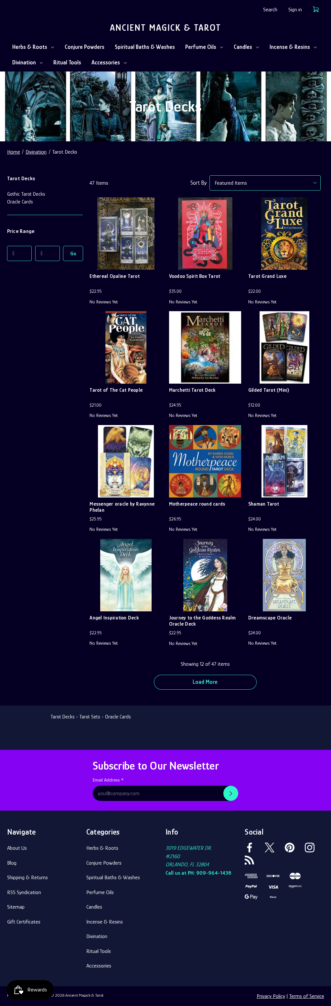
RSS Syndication (24, 892)
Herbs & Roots (29, 47)
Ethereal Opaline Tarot (115, 276)
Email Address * (108, 779)
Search (270, 9)
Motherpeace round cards (197, 504)
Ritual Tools (67, 62)
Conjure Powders (84, 47)
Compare (124, 237)
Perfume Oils (200, 47)
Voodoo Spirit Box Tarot (194, 276)
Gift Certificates (23, 922)
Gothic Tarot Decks (26, 194)
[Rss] (249, 860)
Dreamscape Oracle (270, 618)
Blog (11, 863)
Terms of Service (306, 996)
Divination (24, 62)
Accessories (105, 62)
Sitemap (16, 907)
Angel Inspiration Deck (114, 618)
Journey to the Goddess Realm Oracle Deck (202, 621)
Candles (243, 47)
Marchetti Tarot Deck (192, 390)
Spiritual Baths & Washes (145, 47)
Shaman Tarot (263, 504)
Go (73, 253)
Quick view (125, 217)
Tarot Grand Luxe (267, 276)
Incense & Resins (290, 47)
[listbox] (265, 183)
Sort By (198, 183)
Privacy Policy (271, 996)
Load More (205, 682)
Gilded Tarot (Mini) (268, 390)
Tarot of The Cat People (116, 390)
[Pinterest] (289, 847)
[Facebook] (249, 847)
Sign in (295, 9)
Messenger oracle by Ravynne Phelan (122, 507)
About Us (17, 848)
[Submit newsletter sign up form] (230, 793)
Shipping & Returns (27, 877)
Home (13, 152)
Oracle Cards (20, 202)
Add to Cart (125, 256)
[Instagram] (310, 847)
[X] (269, 847)
